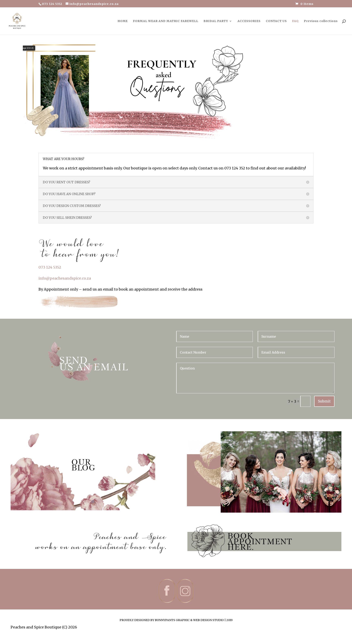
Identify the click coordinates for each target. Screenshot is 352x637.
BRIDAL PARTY (216, 21)
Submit (324, 401)
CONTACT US (276, 21)
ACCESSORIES (249, 21)
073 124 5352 (49, 267)
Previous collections (321, 21)
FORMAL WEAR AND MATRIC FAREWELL (165, 21)
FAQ (295, 21)
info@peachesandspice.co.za (64, 278)
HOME (123, 21)
